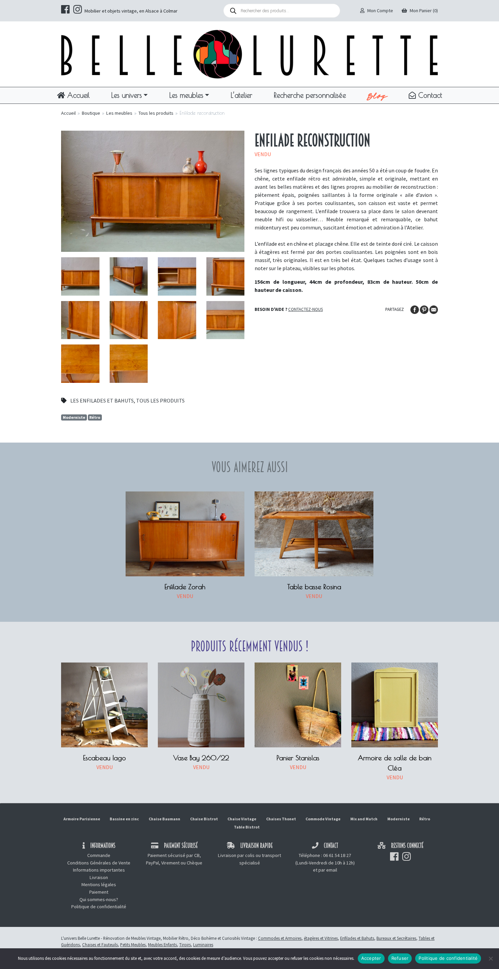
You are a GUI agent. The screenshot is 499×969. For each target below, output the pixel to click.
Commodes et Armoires (279, 938)
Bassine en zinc (124, 818)
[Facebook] (415, 308)
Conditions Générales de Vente (98, 863)
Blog (377, 95)
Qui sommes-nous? (98, 899)
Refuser (400, 958)
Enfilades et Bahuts (357, 938)
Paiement (98, 892)
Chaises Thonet (281, 818)
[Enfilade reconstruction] (152, 190)
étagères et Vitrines (321, 938)
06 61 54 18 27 (337, 855)
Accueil (77, 95)
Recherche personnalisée (310, 95)
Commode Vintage (323, 818)
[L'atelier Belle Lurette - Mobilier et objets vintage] (249, 53)
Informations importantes (99, 870)
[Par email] (433, 308)
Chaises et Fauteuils (100, 944)
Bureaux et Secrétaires (396, 938)
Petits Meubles (133, 944)
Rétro (94, 417)
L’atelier (241, 95)
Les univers (126, 95)
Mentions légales (98, 884)
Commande (98, 855)
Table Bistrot (247, 827)
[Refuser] (490, 958)
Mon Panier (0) (424, 10)
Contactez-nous (305, 309)
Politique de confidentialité (98, 906)
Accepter (371, 958)
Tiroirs (185, 944)
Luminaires (203, 944)
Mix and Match (363, 818)
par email (327, 870)
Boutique (91, 113)
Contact (429, 95)
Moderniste (74, 417)
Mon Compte (380, 10)
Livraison (99, 877)
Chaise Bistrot (204, 818)
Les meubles (186, 95)
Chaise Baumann (164, 818)
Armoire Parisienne (81, 818)
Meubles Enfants (162, 944)
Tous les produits (155, 113)
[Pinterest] (424, 308)
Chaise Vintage (241, 818)
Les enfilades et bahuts (102, 400)
